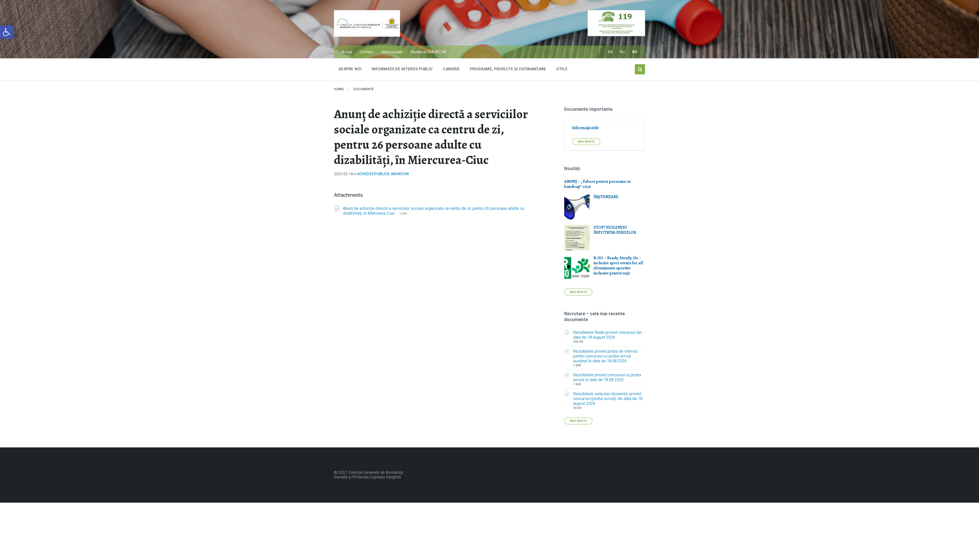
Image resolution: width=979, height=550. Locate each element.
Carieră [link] (451, 69)
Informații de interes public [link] (402, 69)
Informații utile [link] (585, 128)
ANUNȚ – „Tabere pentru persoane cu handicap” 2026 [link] (597, 184)
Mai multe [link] (586, 141)
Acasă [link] (347, 52)
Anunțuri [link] (400, 174)
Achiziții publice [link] (373, 174)
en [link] (610, 52)
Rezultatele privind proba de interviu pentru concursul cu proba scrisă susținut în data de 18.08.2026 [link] (605, 356)
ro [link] (634, 52)
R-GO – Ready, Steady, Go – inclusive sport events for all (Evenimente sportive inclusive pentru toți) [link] (618, 265)
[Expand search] (640, 69)
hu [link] (622, 52)
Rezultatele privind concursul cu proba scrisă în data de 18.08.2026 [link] (607, 377)
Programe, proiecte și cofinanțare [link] (508, 69)
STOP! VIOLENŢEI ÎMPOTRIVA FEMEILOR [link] (615, 230)
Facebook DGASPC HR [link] (428, 52)
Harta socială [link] (391, 52)
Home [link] (339, 89)
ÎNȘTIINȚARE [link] (606, 197)
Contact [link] (366, 52)
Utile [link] (562, 69)
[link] (6, 32)
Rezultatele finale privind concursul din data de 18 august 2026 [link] (607, 335)
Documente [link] (363, 89)
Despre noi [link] (350, 69)
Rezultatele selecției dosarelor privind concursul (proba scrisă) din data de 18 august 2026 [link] (607, 398)
